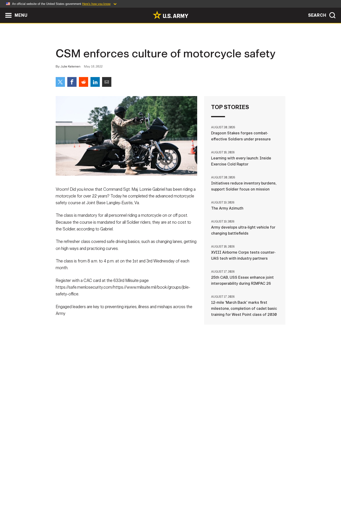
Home (69, 506)
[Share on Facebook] (72, 82)
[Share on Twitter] (60, 82)
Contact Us (91, 506)
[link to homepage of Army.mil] (170, 15)
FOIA (199, 506)
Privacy (116, 506)
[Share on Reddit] (83, 82)
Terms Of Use (142, 506)
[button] (2, 9)
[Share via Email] (106, 82)
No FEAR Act (221, 506)
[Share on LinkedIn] (95, 82)
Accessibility (174, 506)
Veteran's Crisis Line (258, 506)
